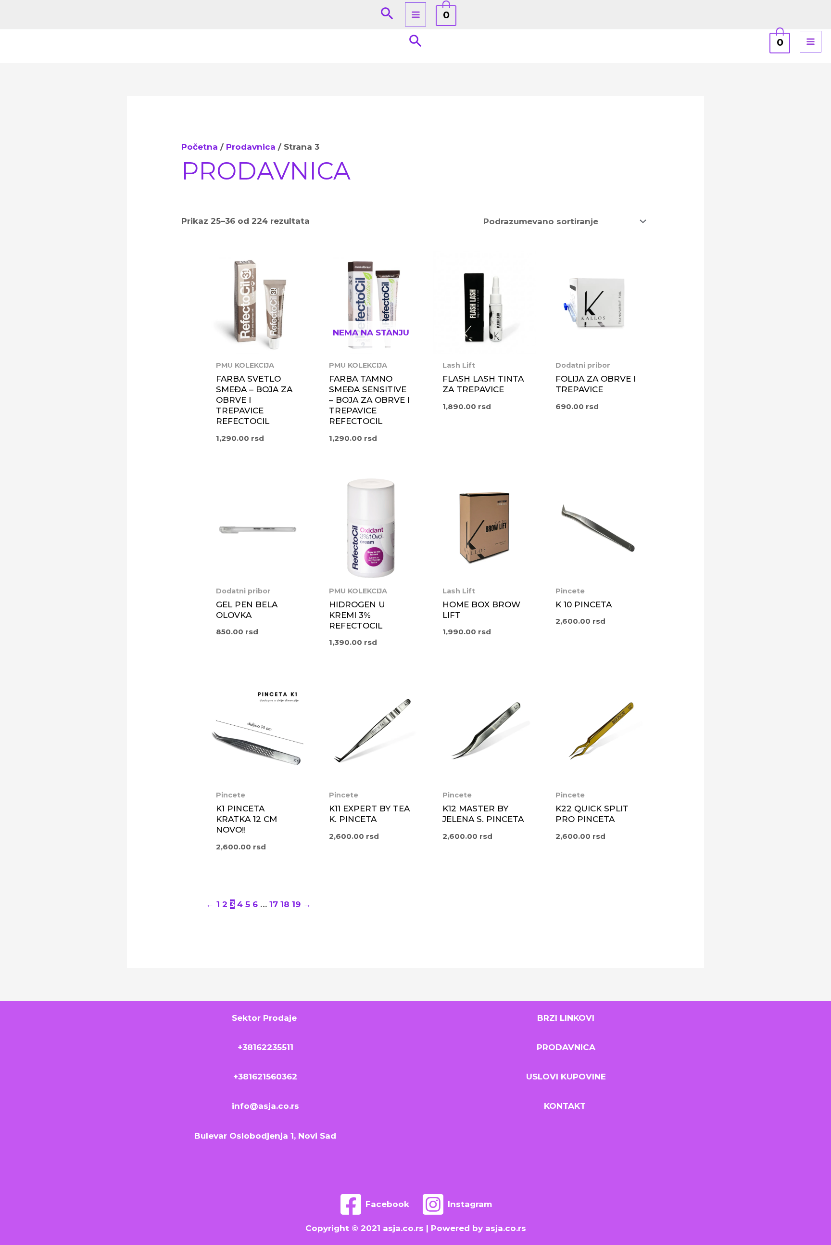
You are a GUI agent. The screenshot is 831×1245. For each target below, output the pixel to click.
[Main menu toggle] (416, 14)
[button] (387, 14)
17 (273, 904)
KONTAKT (566, 1106)
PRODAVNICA (566, 1047)
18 (285, 904)
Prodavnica (251, 147)
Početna (199, 147)
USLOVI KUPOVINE (566, 1076)
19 (296, 904)
